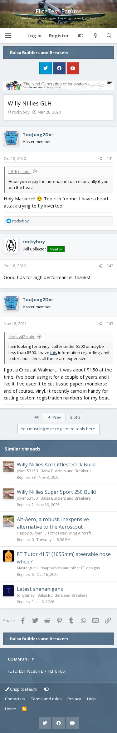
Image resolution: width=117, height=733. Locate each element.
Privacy (74, 699)
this (53, 352)
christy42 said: (21, 336)
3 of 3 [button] (75, 417)
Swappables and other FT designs (70, 568)
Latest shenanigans (40, 589)
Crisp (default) (23, 689)
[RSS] (24, 709)
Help (91, 699)
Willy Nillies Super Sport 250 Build (56, 491)
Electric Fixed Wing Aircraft (68, 533)
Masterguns (27, 568)
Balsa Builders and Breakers (65, 471)
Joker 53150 (27, 471)
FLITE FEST (57, 671)
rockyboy (21, 112)
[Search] (109, 36)
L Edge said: (19, 171)
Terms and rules (46, 699)
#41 (109, 158)
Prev (56, 417)
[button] (8, 35)
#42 (109, 265)
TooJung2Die (37, 134)
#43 (109, 323)
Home (10, 709)
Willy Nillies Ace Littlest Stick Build (56, 464)
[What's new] (95, 36)
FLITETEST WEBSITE (25, 671)
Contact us (15, 699)
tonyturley (26, 595)
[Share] (100, 158)
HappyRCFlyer (29, 533)
